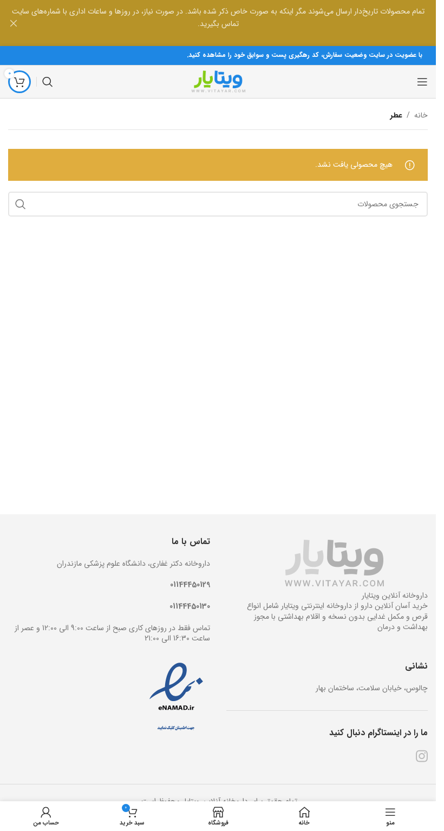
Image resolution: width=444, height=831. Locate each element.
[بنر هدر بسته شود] (13, 23)
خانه (421, 115)
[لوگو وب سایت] (218, 81)
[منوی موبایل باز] (422, 82)
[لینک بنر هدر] (218, 23)
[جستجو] (47, 82)
